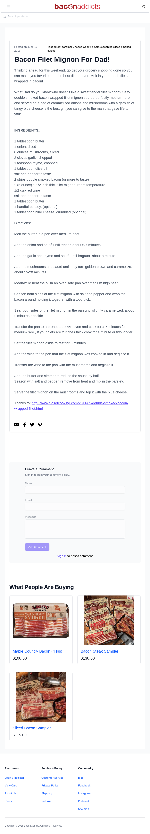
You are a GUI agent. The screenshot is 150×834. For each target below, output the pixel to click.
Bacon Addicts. (32, 825)
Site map (83, 808)
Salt (96, 46)
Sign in (62, 556)
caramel (67, 46)
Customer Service (52, 777)
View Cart (11, 785)
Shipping (46, 793)
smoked (126, 46)
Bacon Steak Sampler (99, 651)
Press (8, 801)
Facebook (84, 785)
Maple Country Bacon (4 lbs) (37, 651)
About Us (10, 793)
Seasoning (105, 46)
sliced (116, 46)
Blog (81, 777)
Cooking (88, 46)
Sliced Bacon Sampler (32, 728)
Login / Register (14, 777)
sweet (51, 50)
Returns (46, 801)
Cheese (77, 46)
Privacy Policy (49, 785)
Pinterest (83, 801)
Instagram (84, 793)
